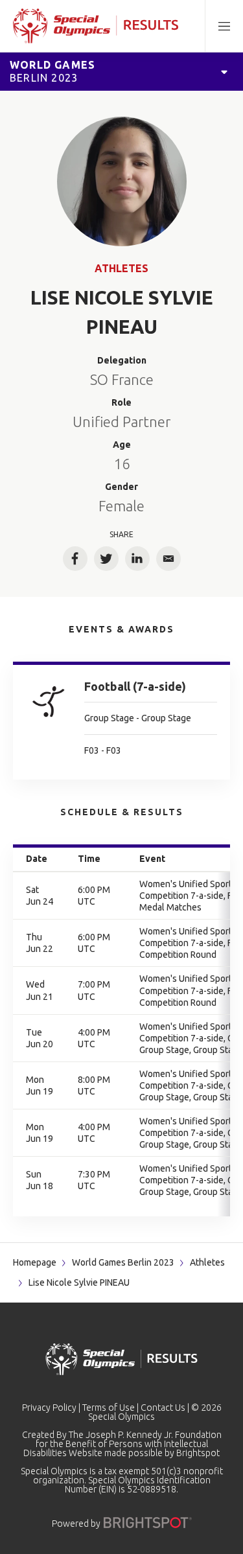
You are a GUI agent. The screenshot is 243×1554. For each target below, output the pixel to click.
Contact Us (163, 1407)
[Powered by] (148, 1522)
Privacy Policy (49, 1407)
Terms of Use (108, 1407)
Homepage (34, 1262)
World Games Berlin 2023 (123, 1262)
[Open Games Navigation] (224, 71)
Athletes (121, 268)
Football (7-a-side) (135, 686)
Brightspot (198, 1453)
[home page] (95, 25)
